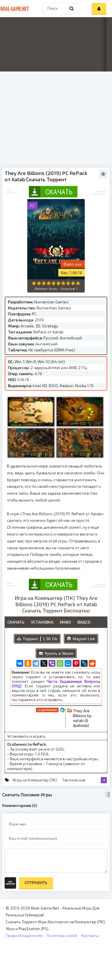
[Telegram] (35, 663)
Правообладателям (24, 935)
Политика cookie (62, 935)
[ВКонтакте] (19, 663)
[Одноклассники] (27, 663)
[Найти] (72, 8)
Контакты (90, 935)
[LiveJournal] (84, 663)
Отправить (36, 883)
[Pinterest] (76, 663)
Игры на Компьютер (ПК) (35, 780)
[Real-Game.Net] (14, 8)
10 (78, 283)
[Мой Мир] (68, 663)
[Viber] (52, 663)
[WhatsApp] (60, 663)
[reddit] (92, 663)
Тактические (74, 780)
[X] (43, 663)
